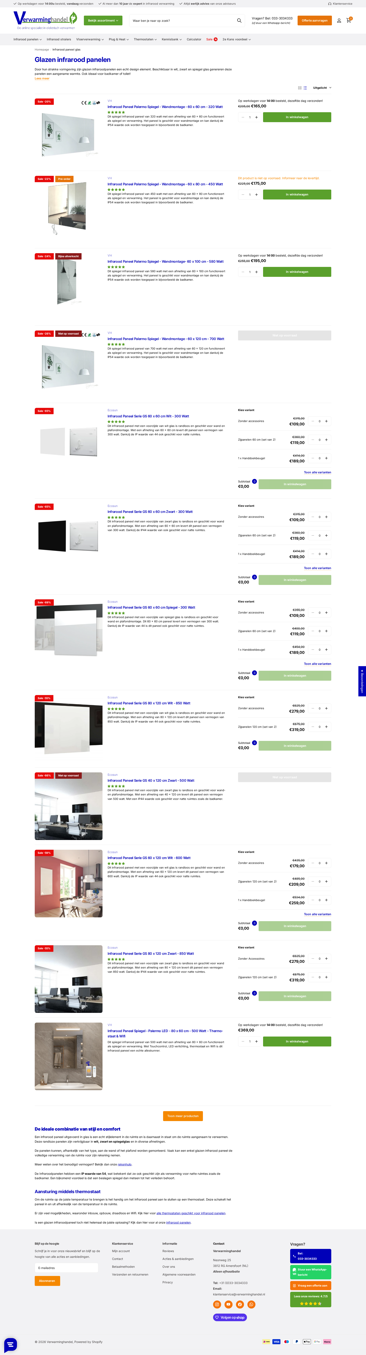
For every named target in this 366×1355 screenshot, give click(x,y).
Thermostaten (143, 39)
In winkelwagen (297, 117)
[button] (256, 117)
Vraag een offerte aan (312, 1285)
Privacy (167, 1282)
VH (110, 100)
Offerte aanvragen (315, 20)
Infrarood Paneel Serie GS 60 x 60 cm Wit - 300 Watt (148, 416)
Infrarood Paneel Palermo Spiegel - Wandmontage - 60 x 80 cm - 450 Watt (165, 184)
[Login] (339, 20)
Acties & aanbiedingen (178, 1259)
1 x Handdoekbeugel (251, 458)
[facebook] (240, 1304)
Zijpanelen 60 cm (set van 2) (257, 439)
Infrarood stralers (59, 39)
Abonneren (47, 1281)
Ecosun (113, 410)
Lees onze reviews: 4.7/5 (311, 1296)
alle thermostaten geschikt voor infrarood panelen (191, 1213)
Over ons (168, 1266)
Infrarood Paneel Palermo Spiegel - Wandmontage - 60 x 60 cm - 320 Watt (165, 107)
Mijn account (121, 1251)
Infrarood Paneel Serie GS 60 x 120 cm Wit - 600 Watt (149, 858)
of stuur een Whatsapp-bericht (271, 23)
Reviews (168, 1251)
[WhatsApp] (251, 1304)
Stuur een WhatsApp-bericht (312, 1272)
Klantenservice (122, 1243)
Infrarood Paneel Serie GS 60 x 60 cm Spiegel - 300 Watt (151, 607)
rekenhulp (125, 1164)
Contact (117, 1259)
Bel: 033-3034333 (307, 1256)
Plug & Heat (117, 39)
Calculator (194, 39)
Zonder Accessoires (251, 958)
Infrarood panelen (26, 39)
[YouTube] (229, 1304)
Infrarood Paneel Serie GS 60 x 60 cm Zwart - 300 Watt (150, 511)
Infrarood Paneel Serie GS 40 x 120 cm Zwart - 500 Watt (151, 780)
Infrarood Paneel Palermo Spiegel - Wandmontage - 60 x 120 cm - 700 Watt (166, 339)
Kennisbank (170, 39)
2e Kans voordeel (235, 39)
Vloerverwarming (88, 39)
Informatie (169, 1243)
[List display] (305, 88)
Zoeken (239, 20)
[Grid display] (299, 88)
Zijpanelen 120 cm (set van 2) (257, 726)
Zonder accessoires (251, 421)
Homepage (42, 49)
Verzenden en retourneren (130, 1274)
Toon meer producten (182, 1116)
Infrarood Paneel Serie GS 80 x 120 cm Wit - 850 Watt (149, 703)
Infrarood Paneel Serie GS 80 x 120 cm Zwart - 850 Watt (151, 953)
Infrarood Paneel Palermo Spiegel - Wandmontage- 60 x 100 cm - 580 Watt (166, 261)
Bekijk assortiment (101, 20)
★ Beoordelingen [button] (362, 681)
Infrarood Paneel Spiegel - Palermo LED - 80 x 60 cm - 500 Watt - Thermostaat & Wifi (165, 1033)
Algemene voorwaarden (178, 1274)
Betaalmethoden (123, 1266)
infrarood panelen (178, 1222)
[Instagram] (217, 1304)
